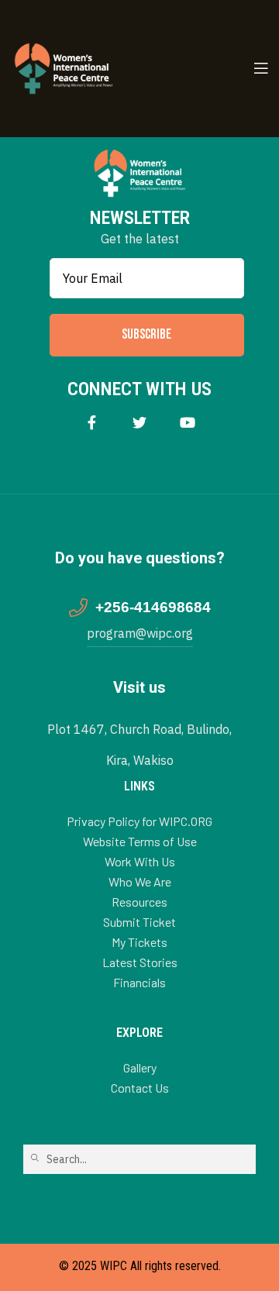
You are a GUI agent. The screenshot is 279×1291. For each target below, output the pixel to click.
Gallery (140, 1067)
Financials (139, 982)
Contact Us (140, 1087)
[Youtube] (188, 422)
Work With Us (140, 861)
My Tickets (139, 942)
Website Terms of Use (140, 841)
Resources (139, 901)
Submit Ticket (139, 921)
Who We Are (139, 881)
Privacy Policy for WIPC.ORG (139, 821)
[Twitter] (140, 422)
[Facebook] (91, 422)
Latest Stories (139, 962)
